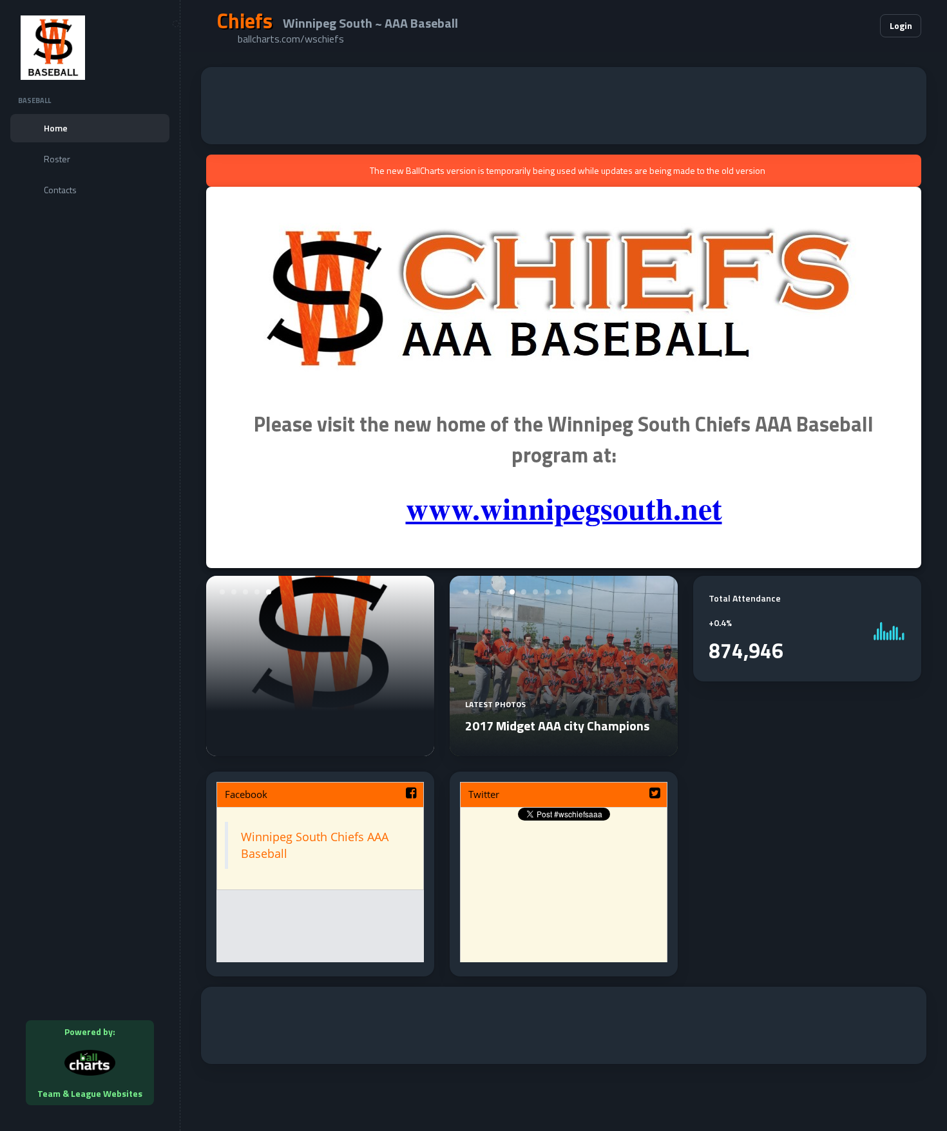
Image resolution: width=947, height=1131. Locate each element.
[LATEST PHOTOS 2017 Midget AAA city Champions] (564, 748)
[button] (831, 26)
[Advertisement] (563, 106)
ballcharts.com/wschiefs (291, 38)
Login (901, 25)
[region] (90, 565)
